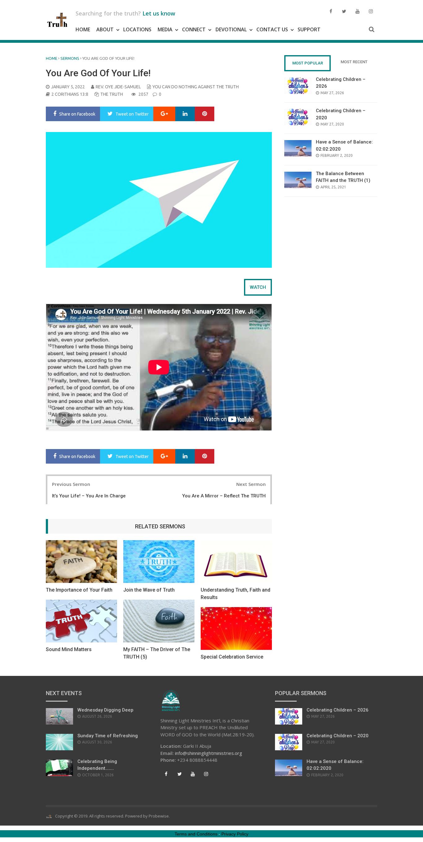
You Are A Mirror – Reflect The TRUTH (224, 496)
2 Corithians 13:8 (69, 94)
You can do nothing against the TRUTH (195, 86)
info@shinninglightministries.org (208, 753)
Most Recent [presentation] (354, 62)
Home (83, 29)
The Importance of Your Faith (79, 590)
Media (165, 29)
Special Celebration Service (232, 657)
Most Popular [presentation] (307, 63)
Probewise (159, 816)
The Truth (111, 94)
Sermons (69, 58)
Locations (137, 29)
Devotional (231, 29)
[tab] (258, 287)
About (105, 29)
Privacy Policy (234, 833)
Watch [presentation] (258, 287)
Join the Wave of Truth (149, 590)
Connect (194, 29)
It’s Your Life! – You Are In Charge (89, 496)
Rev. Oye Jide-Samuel (118, 86)
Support (309, 29)
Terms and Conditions (196, 833)
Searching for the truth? (125, 13)
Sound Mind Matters (69, 649)
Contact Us (272, 29)
